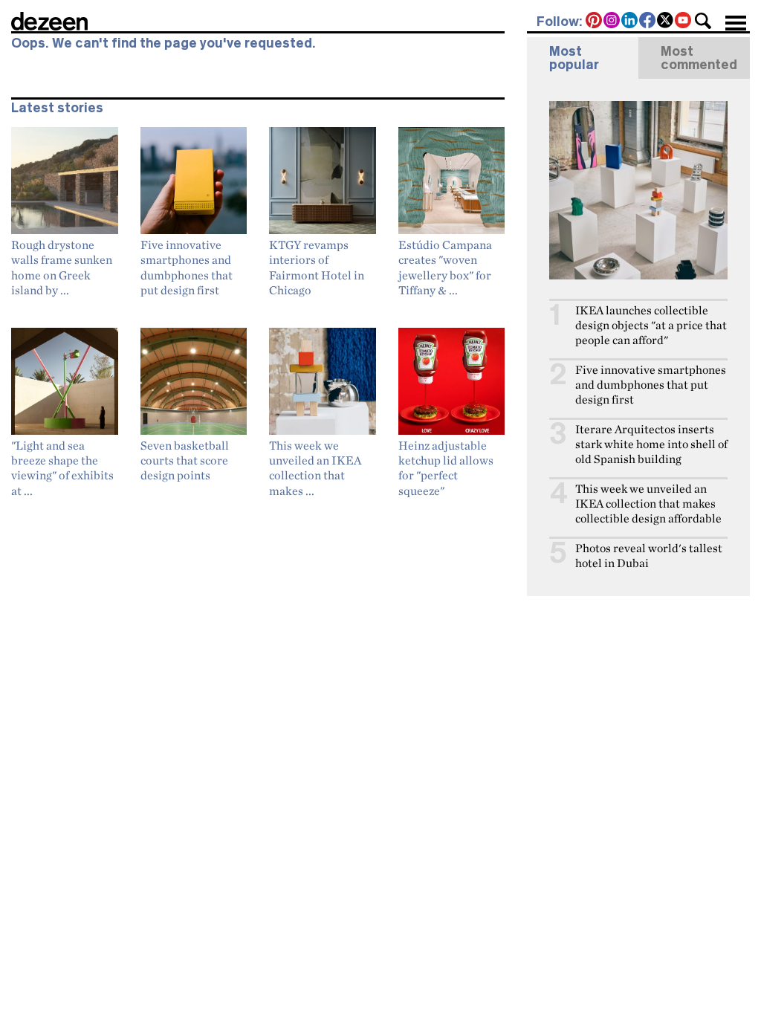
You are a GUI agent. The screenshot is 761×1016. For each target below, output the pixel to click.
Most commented (699, 58)
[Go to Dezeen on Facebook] (648, 21)
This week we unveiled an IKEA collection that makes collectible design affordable (648, 503)
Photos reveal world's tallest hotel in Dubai (648, 555)
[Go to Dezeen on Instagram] (612, 21)
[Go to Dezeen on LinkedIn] (630, 21)
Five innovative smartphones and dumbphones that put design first (650, 385)
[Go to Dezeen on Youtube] (684, 21)
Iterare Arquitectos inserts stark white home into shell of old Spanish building (651, 444)
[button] (703, 20)
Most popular (574, 58)
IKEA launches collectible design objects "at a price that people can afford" (651, 325)
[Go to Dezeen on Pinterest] (594, 21)
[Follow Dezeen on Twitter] (666, 21)
